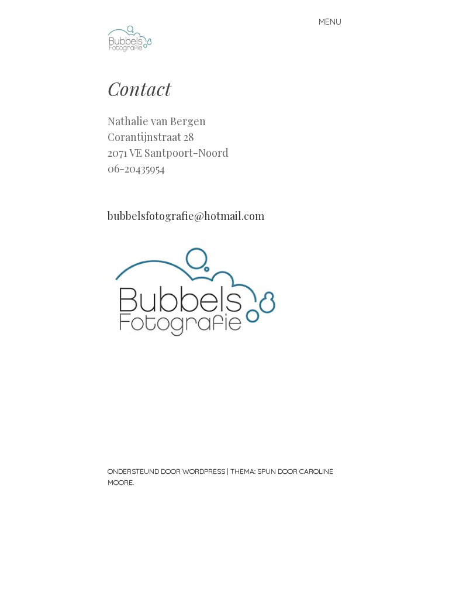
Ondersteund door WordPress (166, 471)
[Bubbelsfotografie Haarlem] (195, 340)
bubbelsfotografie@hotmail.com (186, 216)
